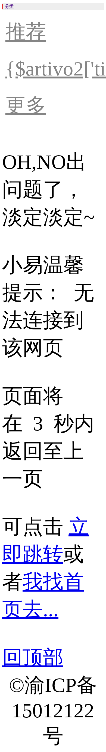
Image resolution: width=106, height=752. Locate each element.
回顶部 (32, 657)
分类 (9, 6)
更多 (25, 105)
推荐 (25, 32)
